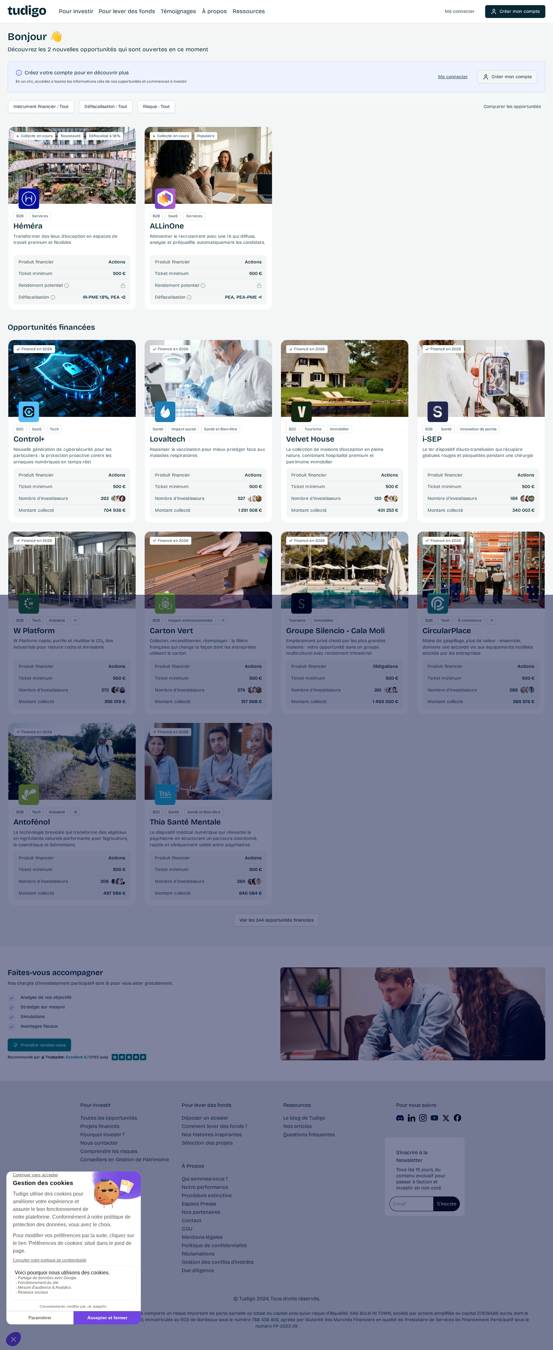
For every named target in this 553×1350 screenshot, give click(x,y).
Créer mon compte (520, 11)
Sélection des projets (207, 1143)
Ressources (249, 11)
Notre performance (205, 1187)
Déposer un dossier (205, 1118)
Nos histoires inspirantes (212, 1134)
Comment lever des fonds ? (214, 1126)
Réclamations (198, 1254)
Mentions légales (202, 1237)
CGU (187, 1229)
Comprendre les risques (108, 1151)
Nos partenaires (201, 1212)
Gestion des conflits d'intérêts (217, 1262)
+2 (123, 297)
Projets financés (99, 1126)
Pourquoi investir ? (102, 1134)
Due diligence (198, 1270)
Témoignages (178, 11)
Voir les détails (72, 378)
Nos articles (297, 1126)
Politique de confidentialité (214, 1245)
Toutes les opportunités (108, 1118)
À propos (214, 11)
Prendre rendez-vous (43, 1045)
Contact (191, 1220)
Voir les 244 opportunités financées (276, 920)
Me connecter (460, 11)
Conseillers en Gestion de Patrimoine (124, 1159)
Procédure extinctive (207, 1195)
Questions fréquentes (309, 1134)
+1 (260, 297)
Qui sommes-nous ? (205, 1179)
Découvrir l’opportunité (72, 165)
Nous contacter (99, 1143)
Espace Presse (199, 1204)
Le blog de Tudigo (304, 1118)
